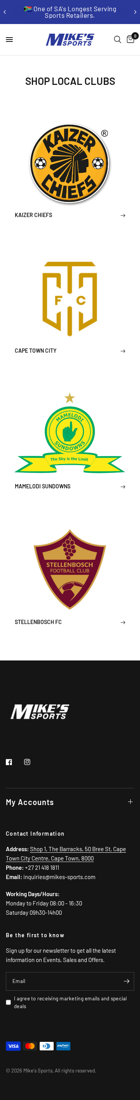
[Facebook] (14, 762)
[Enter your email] (126, 981)
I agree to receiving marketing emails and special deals (70, 1002)
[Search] (117, 39)
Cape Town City (35, 350)
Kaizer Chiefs (33, 215)
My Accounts (30, 802)
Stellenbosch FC (38, 622)
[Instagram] (32, 762)
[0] (129, 39)
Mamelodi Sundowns (42, 486)
